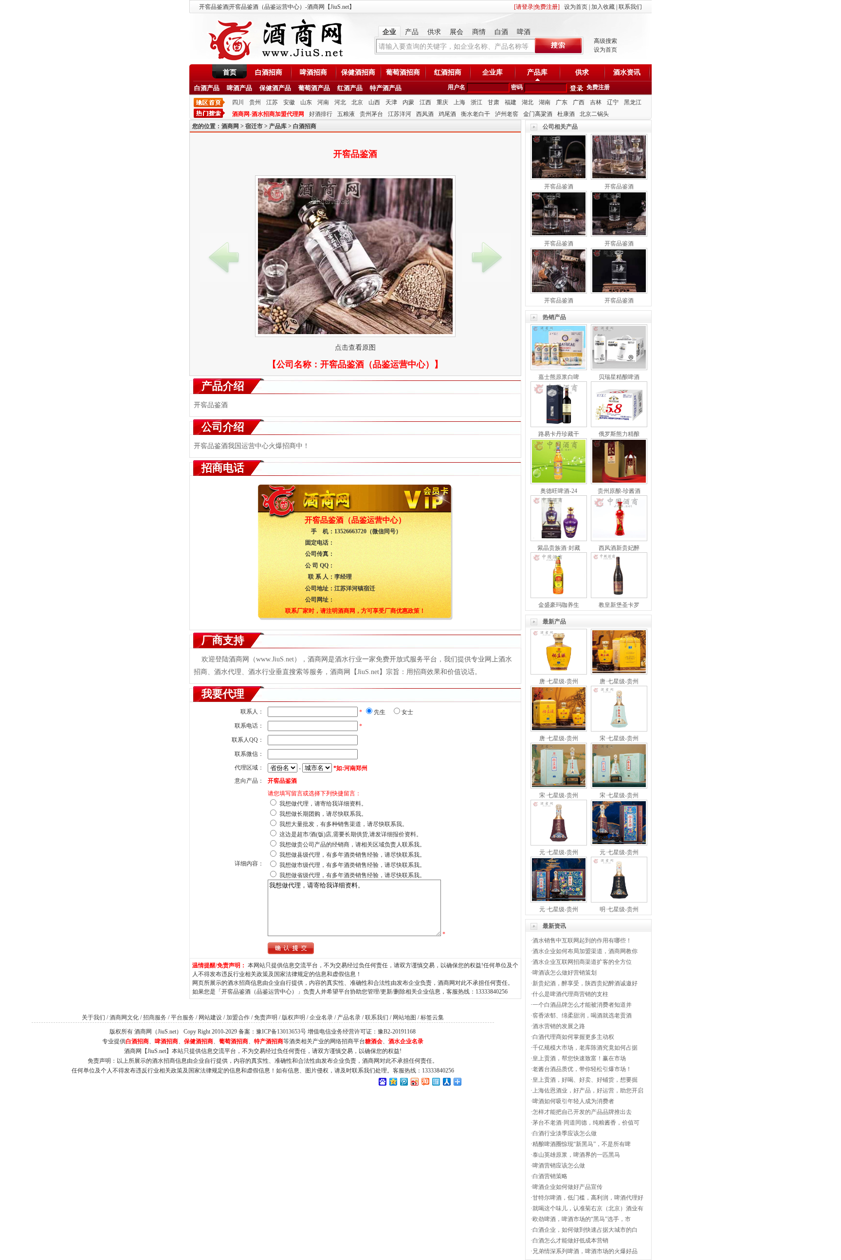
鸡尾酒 (447, 114)
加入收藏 (603, 6)
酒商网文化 (124, 1017)
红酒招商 (447, 72)
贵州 (255, 102)
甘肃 (493, 102)
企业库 (492, 72)
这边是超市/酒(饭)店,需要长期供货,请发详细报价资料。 (350, 834)
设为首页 (575, 6)
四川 (238, 102)
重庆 (442, 102)
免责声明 (265, 1017)
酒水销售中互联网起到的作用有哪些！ (582, 940)
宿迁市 (254, 126)
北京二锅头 (594, 114)
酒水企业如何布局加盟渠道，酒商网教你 (585, 951)
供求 (434, 32)
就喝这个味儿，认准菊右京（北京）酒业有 (587, 1208)
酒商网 (230, 126)
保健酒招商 (358, 72)
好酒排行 (320, 114)
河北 (340, 102)
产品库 (537, 72)
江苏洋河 (399, 114)
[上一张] (224, 257)
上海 (459, 102)
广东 (561, 102)
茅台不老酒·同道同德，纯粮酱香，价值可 (586, 1122)
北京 (357, 102)
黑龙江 (632, 102)
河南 (323, 102)
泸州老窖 (506, 114)
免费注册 (598, 87)
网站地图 (404, 1017)
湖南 (544, 102)
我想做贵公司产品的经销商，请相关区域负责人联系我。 (352, 844)
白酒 (501, 32)
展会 (456, 32)
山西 (374, 102)
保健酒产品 (275, 88)
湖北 (527, 102)
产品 (412, 32)
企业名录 (321, 1017)
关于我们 (93, 1017)
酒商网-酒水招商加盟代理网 (268, 114)
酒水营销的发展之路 (558, 1026)
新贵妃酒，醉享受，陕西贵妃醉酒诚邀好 (585, 983)
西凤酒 (425, 114)
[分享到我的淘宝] (425, 1081)
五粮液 (346, 114)
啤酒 (523, 32)
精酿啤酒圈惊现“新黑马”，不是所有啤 (581, 1144)
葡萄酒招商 (403, 72)
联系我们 (630, 6)
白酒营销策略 (549, 1176)
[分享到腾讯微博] (403, 1081)
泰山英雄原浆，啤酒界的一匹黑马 (576, 1154)
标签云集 (432, 1017)
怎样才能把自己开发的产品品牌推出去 (582, 1112)
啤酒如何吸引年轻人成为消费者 (573, 1101)
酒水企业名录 (405, 1041)
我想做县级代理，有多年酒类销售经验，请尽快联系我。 (352, 854)
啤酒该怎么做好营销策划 (564, 972)
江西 (425, 102)
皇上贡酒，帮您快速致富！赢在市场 (579, 1058)
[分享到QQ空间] (392, 1081)
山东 (306, 102)
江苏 (272, 102)
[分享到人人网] (446, 1081)
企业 (389, 32)
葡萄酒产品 (314, 88)
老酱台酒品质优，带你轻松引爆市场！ (582, 1069)
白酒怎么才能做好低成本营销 (570, 1240)
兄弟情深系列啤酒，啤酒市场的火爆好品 (585, 1251)
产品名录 (349, 1017)
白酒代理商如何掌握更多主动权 (573, 1037)
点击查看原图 (355, 347)
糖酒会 (374, 1041)
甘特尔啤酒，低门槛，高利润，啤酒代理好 (587, 1197)
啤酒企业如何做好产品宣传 (567, 1187)
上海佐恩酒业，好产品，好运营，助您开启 (587, 1090)
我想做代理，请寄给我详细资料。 (323, 803)
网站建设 (210, 1017)
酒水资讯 (626, 72)
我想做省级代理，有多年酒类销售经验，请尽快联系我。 (352, 875)
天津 (391, 102)
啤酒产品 (239, 88)
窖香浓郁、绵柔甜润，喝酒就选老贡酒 (582, 1015)
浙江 (476, 102)
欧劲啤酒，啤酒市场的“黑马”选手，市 (581, 1219)
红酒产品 (350, 88)
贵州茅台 (371, 114)
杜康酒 (566, 114)
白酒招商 (268, 72)
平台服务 (182, 1017)
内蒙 (408, 102)
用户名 (456, 87)
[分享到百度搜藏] (382, 1081)
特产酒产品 (386, 88)
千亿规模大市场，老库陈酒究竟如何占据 (585, 1047)
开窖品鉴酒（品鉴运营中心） (377, 364)
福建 (510, 102)
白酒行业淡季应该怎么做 (564, 1133)
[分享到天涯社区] (435, 1081)
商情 (479, 32)
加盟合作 (238, 1017)
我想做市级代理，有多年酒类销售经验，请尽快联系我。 (352, 865)
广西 (579, 102)
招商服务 (154, 1017)
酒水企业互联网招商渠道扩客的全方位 (582, 962)
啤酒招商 (313, 72)
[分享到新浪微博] (414, 1081)
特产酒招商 (268, 1041)
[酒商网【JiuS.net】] (274, 59)
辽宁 (613, 102)
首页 (230, 72)
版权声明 (293, 1017)
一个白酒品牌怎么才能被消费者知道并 (582, 1004)
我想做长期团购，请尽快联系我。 (323, 813)
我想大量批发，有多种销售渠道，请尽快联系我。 (343, 824)
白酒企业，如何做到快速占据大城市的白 (585, 1229)
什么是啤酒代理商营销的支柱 (570, 994)
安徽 (289, 102)
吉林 (596, 102)
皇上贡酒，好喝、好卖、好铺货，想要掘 (585, 1079)
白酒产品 (206, 88)
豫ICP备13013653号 (281, 1031)
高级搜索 (605, 41)
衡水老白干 (475, 114)
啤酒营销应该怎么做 (558, 1165)
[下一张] (486, 257)
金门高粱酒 (537, 114)
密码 (517, 87)
